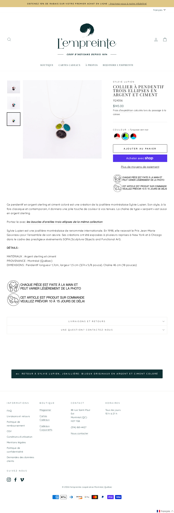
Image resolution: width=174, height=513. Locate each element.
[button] (165, 511)
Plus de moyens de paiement (140, 166)
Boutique (46, 65)
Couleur (131, 129)
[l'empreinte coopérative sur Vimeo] (22, 479)
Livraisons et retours (87, 321)
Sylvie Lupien (124, 81)
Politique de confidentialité (15, 449)
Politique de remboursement (16, 423)
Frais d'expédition (123, 110)
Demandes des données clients (20, 459)
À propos (91, 65)
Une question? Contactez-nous (87, 330)
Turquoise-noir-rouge (133, 136)
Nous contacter (79, 433)
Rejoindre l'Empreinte (118, 65)
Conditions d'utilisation (19, 436)
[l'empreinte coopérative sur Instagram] (9, 479)
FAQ (9, 410)
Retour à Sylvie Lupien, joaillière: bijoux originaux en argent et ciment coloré (89, 373)
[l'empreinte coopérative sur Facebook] (15, 479)
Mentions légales (16, 442)
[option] (87, 3)
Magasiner (45, 409)
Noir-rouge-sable (117, 136)
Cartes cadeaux (69, 65)
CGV (9, 431)
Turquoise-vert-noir (125, 136)
